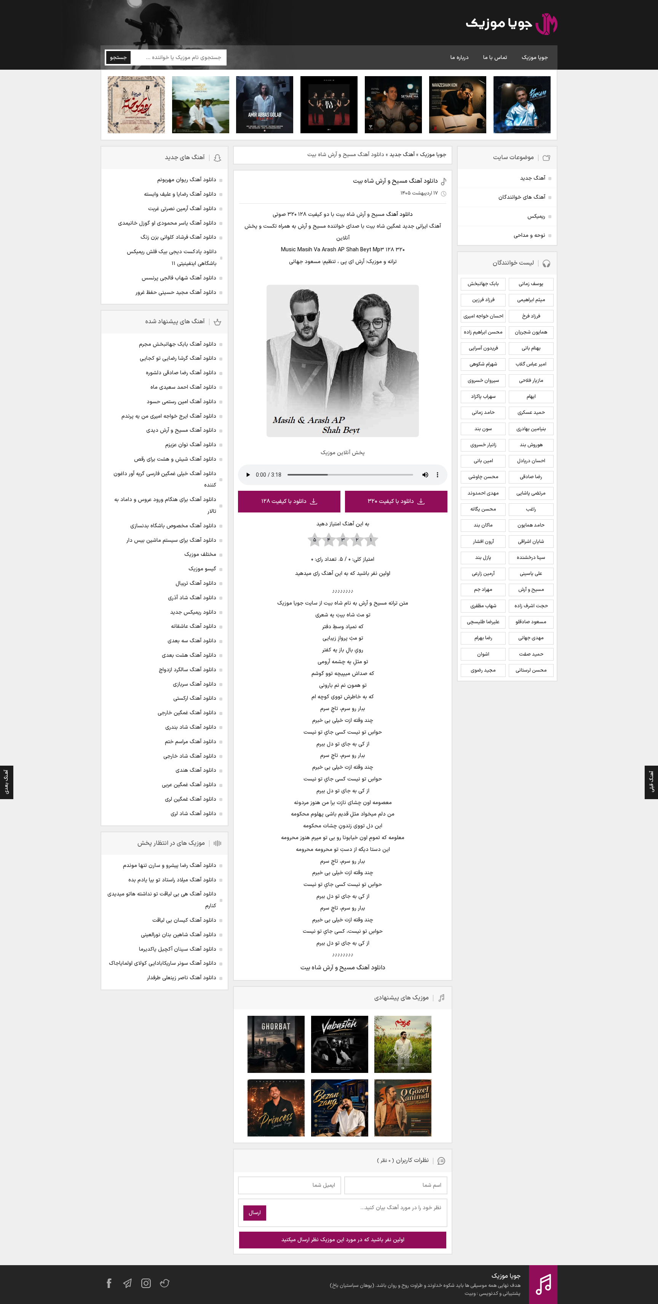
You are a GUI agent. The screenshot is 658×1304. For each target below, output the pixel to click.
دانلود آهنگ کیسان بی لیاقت (184, 920)
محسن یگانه (483, 509)
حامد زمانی (483, 413)
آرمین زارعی (483, 574)
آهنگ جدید (402, 155)
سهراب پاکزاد (483, 397)
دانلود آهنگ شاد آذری (192, 598)
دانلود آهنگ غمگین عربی (189, 785)
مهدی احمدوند (483, 493)
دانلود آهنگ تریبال (196, 583)
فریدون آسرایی (483, 348)
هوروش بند (531, 445)
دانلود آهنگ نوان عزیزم (190, 445)
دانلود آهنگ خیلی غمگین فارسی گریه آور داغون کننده (164, 480)
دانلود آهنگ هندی (196, 770)
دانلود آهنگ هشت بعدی (189, 655)
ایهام (531, 397)
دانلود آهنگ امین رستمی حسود (181, 402)
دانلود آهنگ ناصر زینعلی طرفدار (181, 978)
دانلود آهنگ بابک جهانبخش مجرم (177, 344)
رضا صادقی (531, 477)
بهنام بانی (531, 348)
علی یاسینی (531, 574)
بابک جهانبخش (483, 284)
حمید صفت (531, 654)
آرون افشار (483, 542)
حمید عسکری (531, 413)
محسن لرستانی (531, 670)
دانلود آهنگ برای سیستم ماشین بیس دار (171, 540)
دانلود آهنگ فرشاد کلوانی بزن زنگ (178, 237)
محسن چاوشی (483, 477)
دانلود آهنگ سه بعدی (192, 641)
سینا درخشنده (531, 558)
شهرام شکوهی (483, 364)
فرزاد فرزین (483, 300)
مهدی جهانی (531, 638)
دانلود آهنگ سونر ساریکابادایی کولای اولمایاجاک (162, 963)
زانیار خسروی (483, 445)
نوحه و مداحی (529, 235)
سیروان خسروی (483, 381)
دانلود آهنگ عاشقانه (193, 626)
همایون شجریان (531, 332)
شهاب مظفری (483, 606)
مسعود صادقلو (531, 622)
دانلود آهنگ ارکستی (194, 698)
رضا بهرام (483, 638)
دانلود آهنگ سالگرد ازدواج (187, 670)
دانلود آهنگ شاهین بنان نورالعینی (178, 935)
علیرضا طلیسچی (483, 622)
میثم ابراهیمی (531, 300)
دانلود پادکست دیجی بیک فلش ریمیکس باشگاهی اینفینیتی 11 (172, 258)
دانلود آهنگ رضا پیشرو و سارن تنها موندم (169, 866)
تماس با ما (495, 58)
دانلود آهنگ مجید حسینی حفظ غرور (176, 293)
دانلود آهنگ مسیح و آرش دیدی (181, 430)
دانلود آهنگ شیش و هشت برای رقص (175, 459)
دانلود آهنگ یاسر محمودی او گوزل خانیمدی (167, 223)
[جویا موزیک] (511, 25)
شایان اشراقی (531, 542)
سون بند (483, 429)
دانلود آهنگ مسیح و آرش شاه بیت (395, 181)
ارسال (255, 1213)
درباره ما (459, 58)
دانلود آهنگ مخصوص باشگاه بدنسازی (173, 526)
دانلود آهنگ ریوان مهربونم (186, 180)
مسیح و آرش (531, 590)
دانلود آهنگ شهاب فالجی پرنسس (179, 278)
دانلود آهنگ (399, 215)
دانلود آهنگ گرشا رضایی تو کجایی (178, 358)
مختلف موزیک (200, 555)
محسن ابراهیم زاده (483, 332)
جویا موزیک (535, 58)
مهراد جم (483, 590)
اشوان (483, 654)
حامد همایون (531, 525)
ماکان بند (483, 525)
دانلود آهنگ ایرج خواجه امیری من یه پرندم (168, 416)
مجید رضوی (483, 670)
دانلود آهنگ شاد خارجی (189, 756)
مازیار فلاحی (531, 381)
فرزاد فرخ (531, 316)
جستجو (118, 58)
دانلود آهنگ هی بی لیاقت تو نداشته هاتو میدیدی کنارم (161, 900)
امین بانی (483, 461)
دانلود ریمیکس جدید (193, 612)
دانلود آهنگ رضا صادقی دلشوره (181, 373)
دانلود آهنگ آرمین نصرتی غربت (182, 209)
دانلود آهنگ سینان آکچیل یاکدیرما (177, 949)
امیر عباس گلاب (531, 364)
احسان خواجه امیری (483, 316)
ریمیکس (536, 216)
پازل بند (483, 558)
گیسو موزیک (202, 569)
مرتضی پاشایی (531, 493)
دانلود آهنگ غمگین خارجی (187, 713)
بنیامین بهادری (531, 429)
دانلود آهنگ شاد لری (193, 814)
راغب (531, 509)
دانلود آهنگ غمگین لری (190, 799)
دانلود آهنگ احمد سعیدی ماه (183, 387)
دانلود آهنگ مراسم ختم (190, 742)
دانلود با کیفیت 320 (391, 501)
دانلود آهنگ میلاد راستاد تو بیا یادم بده (172, 880)
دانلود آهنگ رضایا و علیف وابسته (180, 194)
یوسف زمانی (531, 284)
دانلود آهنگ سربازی (194, 684)
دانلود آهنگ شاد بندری (190, 727)
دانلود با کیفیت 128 (284, 501)
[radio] (371, 540)
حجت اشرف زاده (531, 606)
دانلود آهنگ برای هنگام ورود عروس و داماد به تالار (165, 506)
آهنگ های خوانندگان (521, 197)
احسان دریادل (531, 461)
